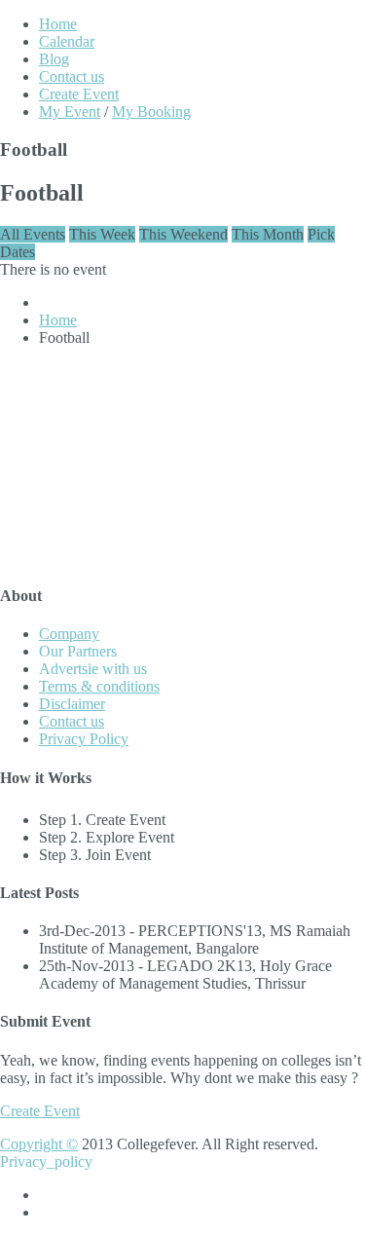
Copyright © (39, 1144)
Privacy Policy (83, 739)
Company (69, 633)
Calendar (66, 41)
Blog (54, 59)
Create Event (79, 94)
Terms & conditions (99, 686)
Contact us (71, 76)
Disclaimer (72, 703)
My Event (69, 111)
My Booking (151, 111)
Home (58, 24)
